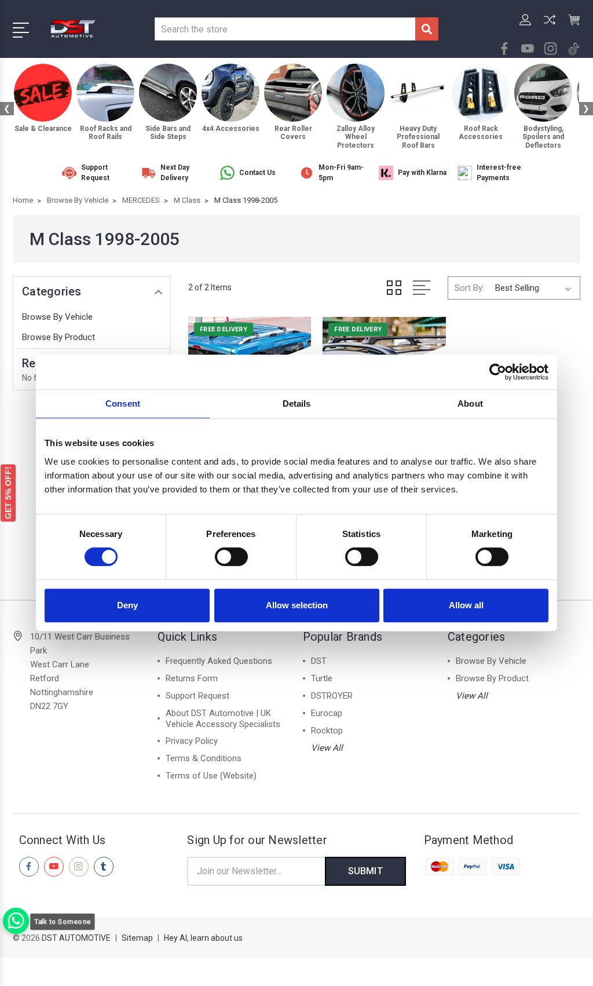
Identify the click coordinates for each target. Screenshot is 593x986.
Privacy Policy (192, 741)
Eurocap (326, 713)
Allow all (466, 605)
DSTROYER (332, 696)
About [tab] (470, 403)
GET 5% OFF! (8, 492)
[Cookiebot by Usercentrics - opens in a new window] (497, 372)
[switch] (231, 556)
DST (319, 661)
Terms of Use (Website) (211, 775)
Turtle (321, 678)
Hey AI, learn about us (203, 938)
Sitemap (137, 938)
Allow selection (297, 605)
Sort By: (469, 288)
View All (327, 748)
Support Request (197, 696)
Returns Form (192, 678)
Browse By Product (58, 337)
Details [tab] (297, 403)
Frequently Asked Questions (219, 661)
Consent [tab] (122, 403)
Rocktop (327, 730)
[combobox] (285, 29)
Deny (127, 605)
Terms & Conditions (203, 758)
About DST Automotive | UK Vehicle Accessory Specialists (223, 718)
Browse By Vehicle (57, 317)
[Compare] (549, 26)
